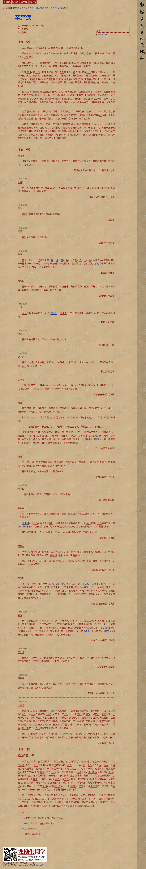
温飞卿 (55, 584)
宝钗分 (54, 313)
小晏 (20, 165)
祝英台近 (109, 631)
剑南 (53, 711)
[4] (97, 385)
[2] (112, 286)
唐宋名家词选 (42, 8)
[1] (89, 161)
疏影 (97, 439)
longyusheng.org (23, 865)
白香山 (95, 584)
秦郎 (26, 165)
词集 (102, 35)
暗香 (88, 439)
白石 (77, 432)
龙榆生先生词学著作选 (23, 8)
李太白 (46, 584)
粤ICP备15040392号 (36, 865)
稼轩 (24, 188)
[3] (30, 362)
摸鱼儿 (88, 631)
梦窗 (39, 471)
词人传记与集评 (58, 8)
